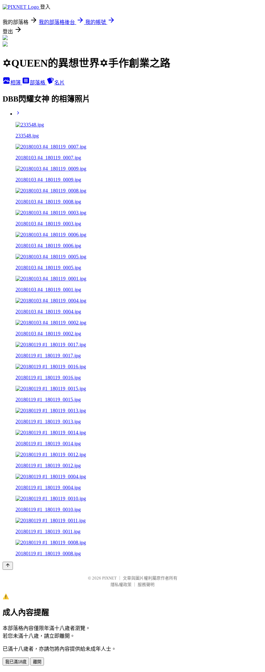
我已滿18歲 (15, 661)
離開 (37, 661)
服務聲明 (146, 584)
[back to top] (8, 566)
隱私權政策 (121, 584)
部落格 (38, 82)
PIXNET (109, 578)
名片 (59, 82)
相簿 (16, 82)
